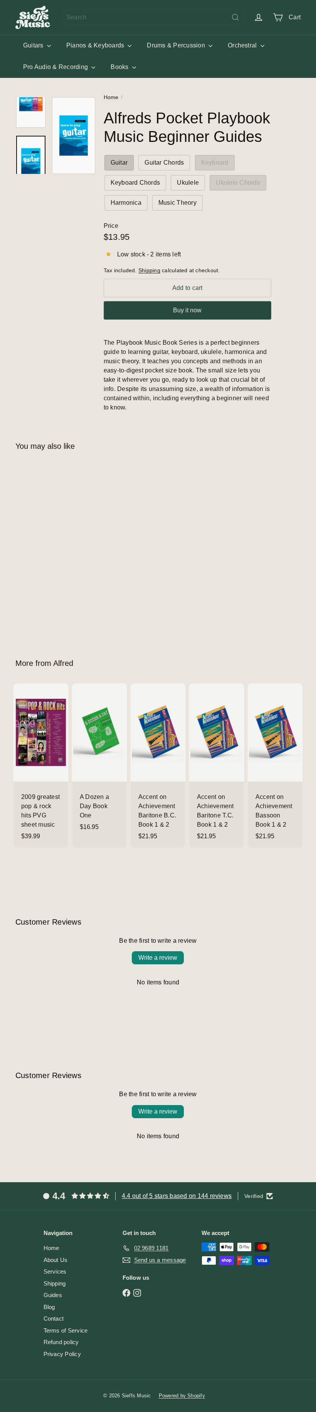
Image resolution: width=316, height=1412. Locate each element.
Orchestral (243, 45)
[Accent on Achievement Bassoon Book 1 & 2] (275, 765)
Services (55, 1271)
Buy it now (187, 310)
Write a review (157, 957)
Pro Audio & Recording (56, 67)
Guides (53, 1295)
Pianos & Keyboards (96, 45)
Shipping (149, 270)
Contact (54, 1318)
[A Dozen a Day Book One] (99, 761)
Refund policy (61, 1342)
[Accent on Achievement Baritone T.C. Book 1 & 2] (216, 765)
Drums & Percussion (177, 45)
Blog (49, 1307)
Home (111, 97)
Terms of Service (66, 1330)
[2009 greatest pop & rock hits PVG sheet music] (40, 765)
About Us (56, 1260)
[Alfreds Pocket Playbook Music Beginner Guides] (36, 549)
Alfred (63, 663)
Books (120, 67)
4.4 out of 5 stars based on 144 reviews (177, 1196)
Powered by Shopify (182, 1396)
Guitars (34, 45)
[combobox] (153, 17)
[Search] (235, 17)
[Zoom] (73, 136)
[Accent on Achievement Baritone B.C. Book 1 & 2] (158, 765)
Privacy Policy (62, 1354)
